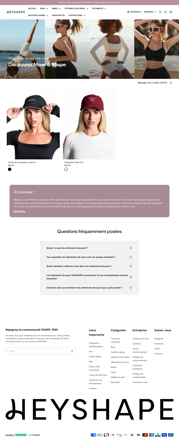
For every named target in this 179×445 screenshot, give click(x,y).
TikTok (157, 348)
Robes (55, 8)
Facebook (158, 343)
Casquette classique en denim (22, 162)
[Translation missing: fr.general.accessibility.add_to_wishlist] (55, 92)
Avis (90, 351)
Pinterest (158, 353)
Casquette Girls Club (73, 162)
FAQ (90, 361)
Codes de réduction (98, 375)
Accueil (32, 8)
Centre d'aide (75, 15)
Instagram (158, 338)
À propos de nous (141, 338)
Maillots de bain (118, 377)
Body (42, 8)
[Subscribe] (72, 351)
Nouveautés (58, 15)
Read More (19, 211)
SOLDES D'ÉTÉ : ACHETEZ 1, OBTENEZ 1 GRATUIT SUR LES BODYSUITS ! (89, 2)
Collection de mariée (120, 357)
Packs (113, 372)
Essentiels (115, 382)
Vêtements (97, 8)
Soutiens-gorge (36, 15)
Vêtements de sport (75, 8)
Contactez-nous (140, 382)
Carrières (137, 343)
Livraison (93, 388)
